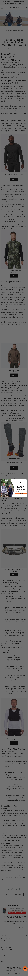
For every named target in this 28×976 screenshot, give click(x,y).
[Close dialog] (26, 479)
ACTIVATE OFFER (21, 493)
